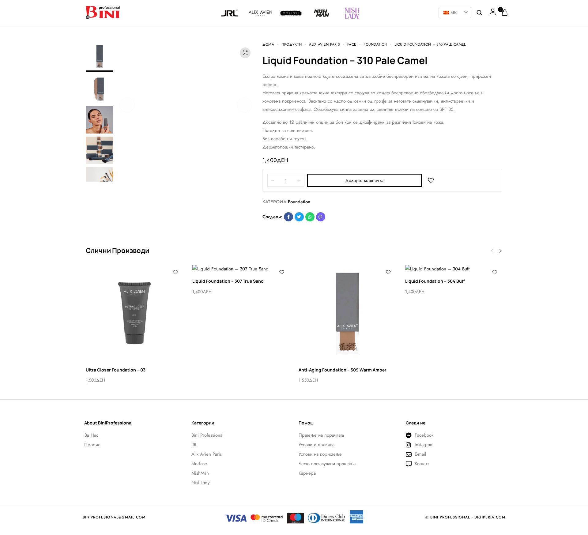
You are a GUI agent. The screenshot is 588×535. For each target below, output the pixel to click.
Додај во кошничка (364, 180)
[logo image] (103, 12)
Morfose (291, 7)
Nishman (321, 7)
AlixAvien (260, 7)
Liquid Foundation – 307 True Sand (228, 281)
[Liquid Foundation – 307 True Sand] (241, 269)
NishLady (352, 5)
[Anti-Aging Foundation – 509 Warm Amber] (347, 313)
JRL (230, 7)
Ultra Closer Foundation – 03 (115, 370)
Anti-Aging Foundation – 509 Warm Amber (342, 370)
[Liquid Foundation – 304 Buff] (454, 269)
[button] (127, 105)
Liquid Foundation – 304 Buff (435, 281)
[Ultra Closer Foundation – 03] (134, 313)
